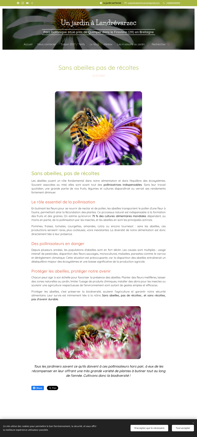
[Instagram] (23, 3)
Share (39, 388)
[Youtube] (27, 3)
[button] (160, 44)
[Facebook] (18, 3)
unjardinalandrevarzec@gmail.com (144, 3)
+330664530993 (173, 3)
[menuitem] (29, 44)
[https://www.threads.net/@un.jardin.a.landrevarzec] (32, 3)
